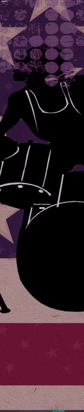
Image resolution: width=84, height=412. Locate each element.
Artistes (69, 1)
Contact (75, 1)
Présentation (65, 1)
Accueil (62, 1)
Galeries (72, 1)
